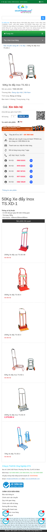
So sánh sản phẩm (9, 122)
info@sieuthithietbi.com (13, 479)
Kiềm (17, 520)
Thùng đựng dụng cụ (34, 528)
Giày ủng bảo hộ (9, 528)
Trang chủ (9, 33)
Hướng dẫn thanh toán (9, 509)
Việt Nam (27, 92)
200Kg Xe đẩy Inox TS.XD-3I (14, 415)
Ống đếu (21, 520)
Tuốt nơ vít (27, 520)
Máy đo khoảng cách (36, 523)
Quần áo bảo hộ (35, 526)
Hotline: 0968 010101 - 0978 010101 (17, 2)
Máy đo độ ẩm (23, 525)
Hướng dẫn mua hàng (9, 506)
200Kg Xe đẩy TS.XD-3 (12, 335)
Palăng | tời (21, 528)
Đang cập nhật (17, 92)
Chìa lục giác (12, 518)
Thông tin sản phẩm (9, 190)
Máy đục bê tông (22, 521)
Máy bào (33, 520)
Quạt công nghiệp (22, 526)
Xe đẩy (22, 46)
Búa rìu (18, 518)
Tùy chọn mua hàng (11, 40)
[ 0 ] (42, 2)
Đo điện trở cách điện (15, 523)
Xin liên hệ (16, 106)
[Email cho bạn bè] (21, 122)
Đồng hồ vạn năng (26, 523)
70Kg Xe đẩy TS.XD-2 (12, 454)
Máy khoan (30, 521)
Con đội (16, 528)
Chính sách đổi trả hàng (10, 503)
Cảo (22, 518)
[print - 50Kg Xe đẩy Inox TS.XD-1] (18, 122)
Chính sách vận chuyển (10, 497)
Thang (29, 526)
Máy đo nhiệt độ (15, 525)
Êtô (14, 520)
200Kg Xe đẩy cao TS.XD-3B (14, 255)
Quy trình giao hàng (8, 500)
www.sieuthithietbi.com (32, 479)
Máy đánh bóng (13, 521)
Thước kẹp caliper (33, 525)
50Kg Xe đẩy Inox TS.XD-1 (14, 375)
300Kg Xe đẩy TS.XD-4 (12, 295)
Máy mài (36, 521)
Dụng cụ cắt (34, 518)
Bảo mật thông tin (8, 494)
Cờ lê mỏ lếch (27, 518)
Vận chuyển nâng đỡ (10, 46)
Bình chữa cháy (4, 526)
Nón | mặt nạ (13, 526)
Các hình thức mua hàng (10, 512)
